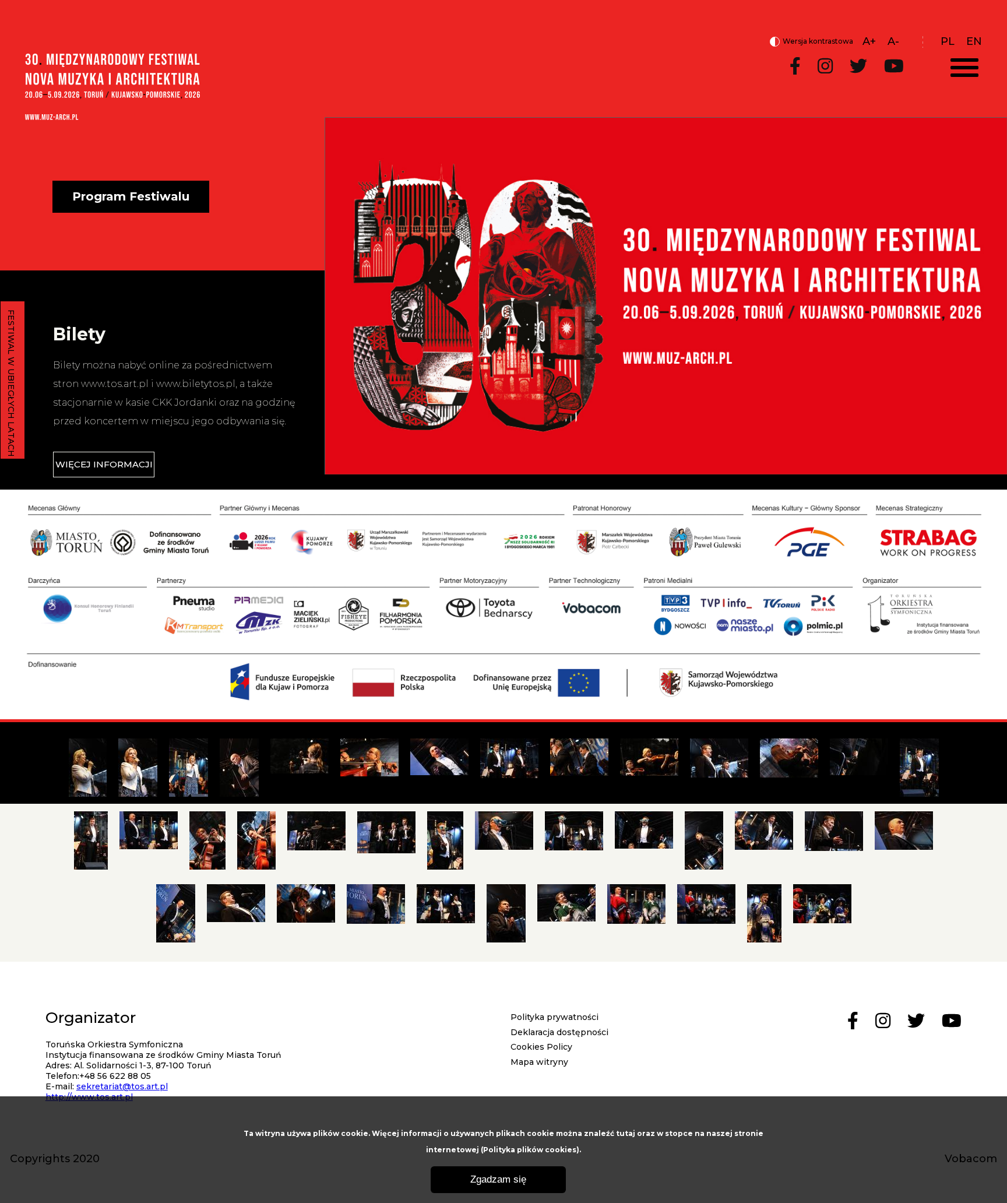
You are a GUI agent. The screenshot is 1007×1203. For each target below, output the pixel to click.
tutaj (625, 1133)
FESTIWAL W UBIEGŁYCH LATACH (11, 383)
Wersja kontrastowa (811, 42)
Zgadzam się (498, 1179)
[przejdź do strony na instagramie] (825, 67)
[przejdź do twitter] (858, 67)
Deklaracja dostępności (559, 1032)
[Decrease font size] (893, 41)
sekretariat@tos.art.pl (122, 1086)
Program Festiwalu (130, 196)
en (974, 41)
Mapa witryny (539, 1062)
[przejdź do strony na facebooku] (795, 67)
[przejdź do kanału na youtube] (894, 67)
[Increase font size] (869, 41)
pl (948, 41)
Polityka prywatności (554, 1017)
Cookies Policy (541, 1047)
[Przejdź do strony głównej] (112, 116)
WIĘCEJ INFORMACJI (104, 464)
